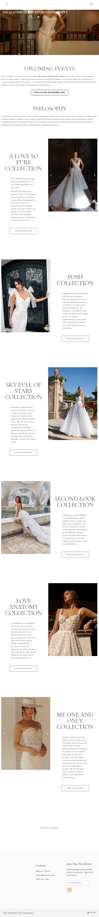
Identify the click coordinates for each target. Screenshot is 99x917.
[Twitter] (94, 912)
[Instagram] (91, 912)
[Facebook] (88, 912)
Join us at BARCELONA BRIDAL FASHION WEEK (35, 12)
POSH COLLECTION (75, 280)
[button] (50, 175)
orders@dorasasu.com (45, 875)
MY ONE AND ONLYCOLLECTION (75, 720)
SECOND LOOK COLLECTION (75, 501)
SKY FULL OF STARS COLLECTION (23, 391)
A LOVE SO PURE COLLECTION (23, 162)
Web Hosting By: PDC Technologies (18, 913)
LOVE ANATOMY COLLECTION (23, 607)
